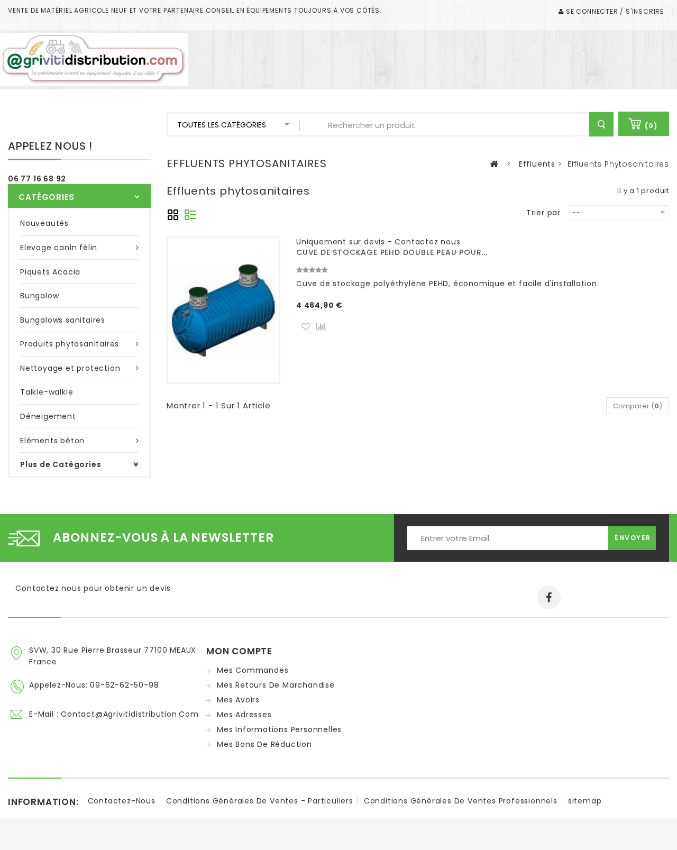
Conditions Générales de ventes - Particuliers (259, 801)
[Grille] (173, 214)
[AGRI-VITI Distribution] (94, 58)
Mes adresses (244, 714)
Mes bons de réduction (264, 744)
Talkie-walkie (46, 392)
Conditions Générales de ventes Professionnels (460, 801)
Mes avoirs (238, 699)
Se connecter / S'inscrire (614, 11)
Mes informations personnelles (279, 729)
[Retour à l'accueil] (494, 164)
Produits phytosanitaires (69, 344)
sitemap (585, 801)
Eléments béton (52, 440)
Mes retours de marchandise (276, 685)
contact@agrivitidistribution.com (130, 714)
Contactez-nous (121, 801)
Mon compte (239, 651)
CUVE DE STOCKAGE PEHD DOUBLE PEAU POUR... (392, 252)
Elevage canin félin (58, 247)
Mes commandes (252, 670)
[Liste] (189, 214)
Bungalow (39, 295)
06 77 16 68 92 (37, 178)
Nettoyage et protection (70, 368)
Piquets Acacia (50, 272)
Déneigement (48, 416)
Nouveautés (44, 223)
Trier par (543, 212)
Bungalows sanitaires (62, 320)
